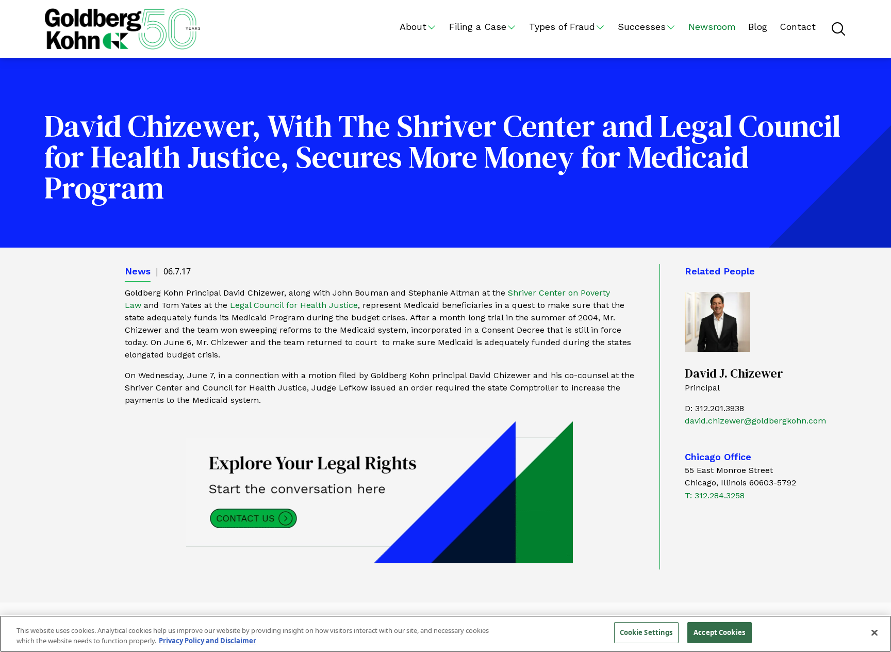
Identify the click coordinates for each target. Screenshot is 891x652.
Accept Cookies (719, 632)
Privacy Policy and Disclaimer (207, 640)
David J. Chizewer (734, 373)
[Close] (874, 632)
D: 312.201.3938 (714, 408)
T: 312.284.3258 (715, 495)
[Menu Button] (838, 28)
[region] (445, 633)
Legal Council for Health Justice (294, 305)
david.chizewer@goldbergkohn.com (755, 421)
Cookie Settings (646, 632)
